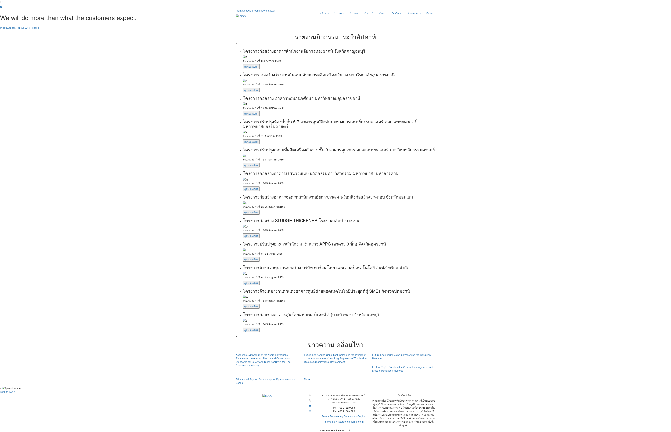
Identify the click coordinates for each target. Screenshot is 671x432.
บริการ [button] (367, 13)
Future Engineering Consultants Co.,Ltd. (344, 416)
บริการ (381, 13)
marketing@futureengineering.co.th (255, 10)
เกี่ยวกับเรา (396, 13)
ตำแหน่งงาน (414, 13)
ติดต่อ (429, 13)
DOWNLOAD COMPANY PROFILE (21, 28)
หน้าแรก (324, 13)
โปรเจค (354, 13)
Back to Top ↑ (8, 392)
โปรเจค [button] (338, 13)
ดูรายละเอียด (251, 66)
